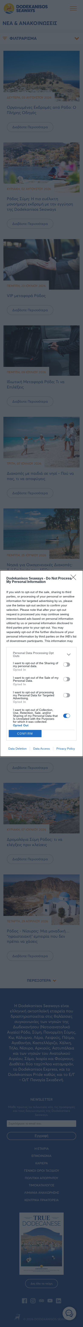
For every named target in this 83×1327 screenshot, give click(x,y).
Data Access (41, 748)
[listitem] (41, 654)
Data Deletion (17, 748)
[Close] (75, 579)
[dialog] (41, 663)
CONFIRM (25, 733)
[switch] (66, 664)
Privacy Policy (65, 748)
